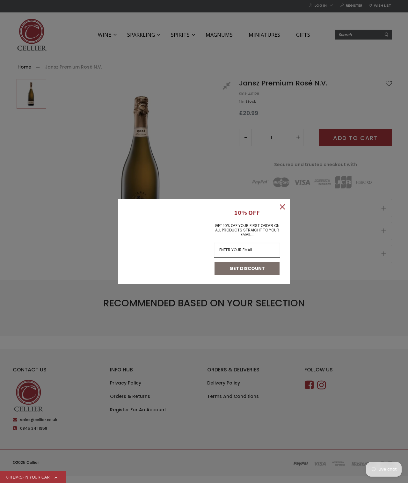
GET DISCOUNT (247, 268)
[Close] (282, 207)
